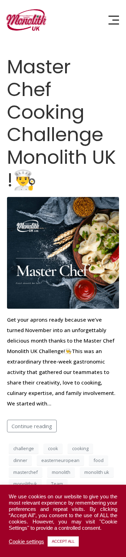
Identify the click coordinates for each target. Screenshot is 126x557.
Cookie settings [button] (26, 541)
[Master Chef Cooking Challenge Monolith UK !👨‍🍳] (63, 252)
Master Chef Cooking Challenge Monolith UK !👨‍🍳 (61, 123)
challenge (23, 448)
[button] (113, 20)
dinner (20, 460)
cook (53, 448)
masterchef (25, 472)
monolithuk (25, 484)
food (98, 460)
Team (57, 484)
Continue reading (32, 426)
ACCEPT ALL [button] (63, 541)
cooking (80, 448)
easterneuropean (60, 460)
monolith (61, 472)
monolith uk (96, 472)
